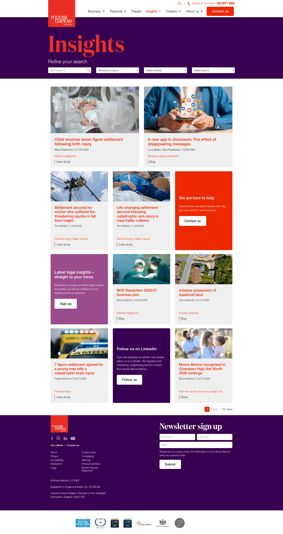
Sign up (65, 304)
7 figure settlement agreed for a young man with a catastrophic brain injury (79, 368)
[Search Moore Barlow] (179, 3)
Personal (116, 11)
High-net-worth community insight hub (201, 391)
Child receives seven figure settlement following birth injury (89, 141)
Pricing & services (91, 463)
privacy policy (183, 451)
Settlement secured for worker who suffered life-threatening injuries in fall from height (75, 214)
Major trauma (80, 238)
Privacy (54, 456)
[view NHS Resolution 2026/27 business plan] (141, 268)
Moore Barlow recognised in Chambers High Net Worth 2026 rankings (202, 368)
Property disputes (189, 312)
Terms (54, 452)
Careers (171, 11)
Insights (151, 11)
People (136, 11)
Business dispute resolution (163, 156)
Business (94, 11)
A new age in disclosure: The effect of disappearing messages (182, 141)
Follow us (129, 380)
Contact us (220, 11)
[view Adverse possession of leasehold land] (203, 268)
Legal (53, 467)
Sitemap (86, 459)
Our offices (57, 445)
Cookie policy (89, 452)
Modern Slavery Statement (90, 469)
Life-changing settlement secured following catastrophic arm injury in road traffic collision (138, 214)
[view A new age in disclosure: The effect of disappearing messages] (188, 109)
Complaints (88, 456)
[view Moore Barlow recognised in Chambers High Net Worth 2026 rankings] (203, 343)
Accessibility (57, 459)
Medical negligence (65, 156)
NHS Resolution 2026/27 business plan (137, 292)
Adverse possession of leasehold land (197, 292)
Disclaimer (56, 463)
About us (192, 11)
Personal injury (63, 238)
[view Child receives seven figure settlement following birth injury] (95, 109)
